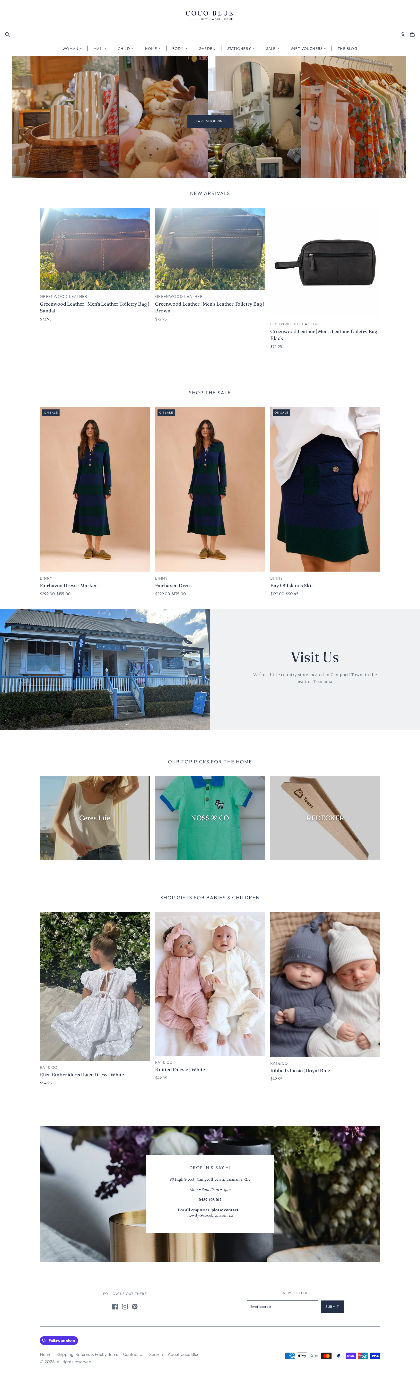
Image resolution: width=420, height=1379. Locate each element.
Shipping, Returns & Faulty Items (87, 1354)
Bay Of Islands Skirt (292, 585)
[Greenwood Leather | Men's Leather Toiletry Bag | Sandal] (95, 249)
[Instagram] (125, 1306)
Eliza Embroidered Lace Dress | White (82, 1074)
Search (156, 1354)
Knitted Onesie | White (180, 1069)
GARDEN (207, 48)
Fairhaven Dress (173, 585)
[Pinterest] (135, 1306)
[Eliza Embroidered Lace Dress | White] (95, 986)
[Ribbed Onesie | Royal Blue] (325, 984)
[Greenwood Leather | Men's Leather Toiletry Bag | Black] (325, 263)
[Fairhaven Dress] (210, 489)
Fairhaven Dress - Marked (69, 585)
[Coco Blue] (210, 16)
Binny (46, 578)
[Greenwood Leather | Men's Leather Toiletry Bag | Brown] (210, 249)
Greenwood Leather (64, 296)
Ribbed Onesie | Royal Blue (300, 1070)
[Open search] (7, 34)
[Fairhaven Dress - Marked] (95, 489)
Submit (332, 1306)
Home (46, 1354)
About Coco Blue (184, 1354)
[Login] (402, 34)
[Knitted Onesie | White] (210, 984)
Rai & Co (49, 1067)
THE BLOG (348, 48)
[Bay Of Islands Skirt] (325, 489)
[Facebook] (115, 1306)
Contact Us (133, 1354)
